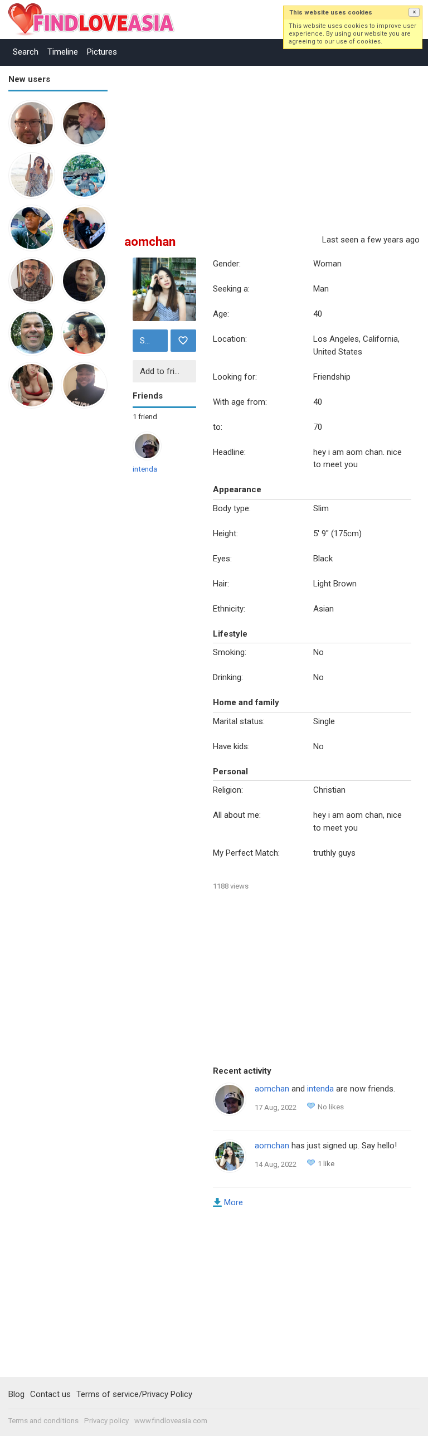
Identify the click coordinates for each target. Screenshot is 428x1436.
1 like (326, 1164)
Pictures (102, 52)
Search (25, 52)
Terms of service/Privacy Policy (134, 1394)
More (233, 1202)
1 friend (145, 417)
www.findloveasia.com (170, 1420)
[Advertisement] (53, 590)
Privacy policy (106, 1420)
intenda (145, 469)
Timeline (62, 52)
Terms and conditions (43, 1420)
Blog (16, 1394)
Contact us (50, 1394)
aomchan (272, 1089)
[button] (414, 12)
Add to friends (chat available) (166, 371)
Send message (152, 341)
